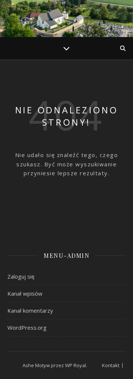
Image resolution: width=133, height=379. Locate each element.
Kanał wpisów (24, 293)
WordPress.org (27, 327)
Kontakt (110, 365)
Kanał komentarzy (30, 310)
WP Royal (75, 365)
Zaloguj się (20, 276)
